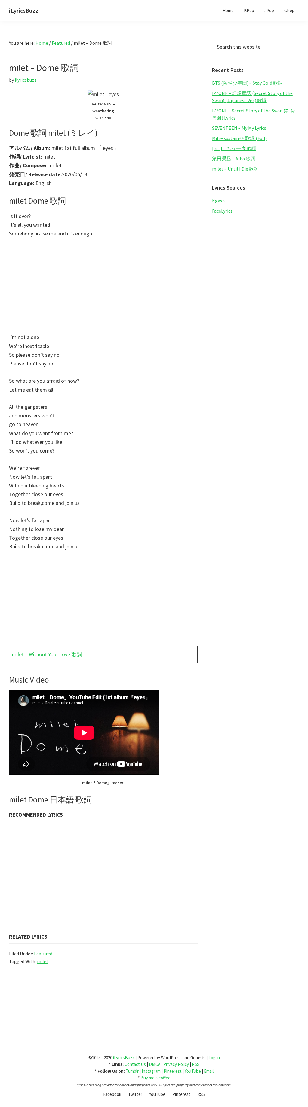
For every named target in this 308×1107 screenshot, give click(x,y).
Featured (43, 954)
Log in (214, 1057)
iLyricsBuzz (23, 10)
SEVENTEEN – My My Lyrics (239, 128)
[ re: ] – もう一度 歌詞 (234, 148)
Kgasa (218, 201)
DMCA (154, 1064)
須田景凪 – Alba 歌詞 (233, 159)
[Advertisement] (103, 288)
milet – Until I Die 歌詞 (235, 169)
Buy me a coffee (155, 1078)
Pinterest (173, 1071)
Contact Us (135, 1064)
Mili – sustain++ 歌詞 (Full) (239, 138)
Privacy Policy (176, 1064)
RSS (195, 1064)
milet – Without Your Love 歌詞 (47, 654)
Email (209, 1071)
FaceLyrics (222, 211)
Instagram (151, 1071)
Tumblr (132, 1071)
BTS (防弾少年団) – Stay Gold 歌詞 (247, 83)
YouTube (193, 1071)
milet (42, 961)
